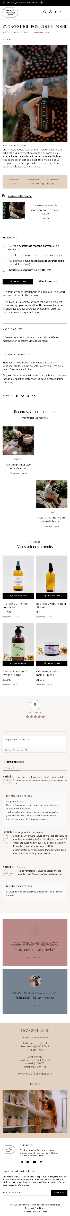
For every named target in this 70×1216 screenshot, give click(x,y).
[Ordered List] (18, 750)
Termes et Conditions (35, 1208)
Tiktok (47, 1162)
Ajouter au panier (18, 281)
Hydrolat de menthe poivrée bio (15, 605)
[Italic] (10, 750)
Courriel (33, 396)
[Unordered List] (22, 750)
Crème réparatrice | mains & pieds (48, 673)
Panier (60, 11)
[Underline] (14, 750)
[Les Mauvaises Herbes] (10, 12)
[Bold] (6, 750)
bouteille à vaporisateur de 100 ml (29, 270)
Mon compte (51, 11)
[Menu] (65, 12)
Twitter (22, 396)
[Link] (26, 750)
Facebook (17, 396)
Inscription (59, 1192)
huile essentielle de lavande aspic (44, 261)
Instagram (21, 1162)
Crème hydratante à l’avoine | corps (15, 673)
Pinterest (28, 396)
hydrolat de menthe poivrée (35, 246)
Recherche (45, 11)
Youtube (34, 1162)
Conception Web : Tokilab (35, 1212)
